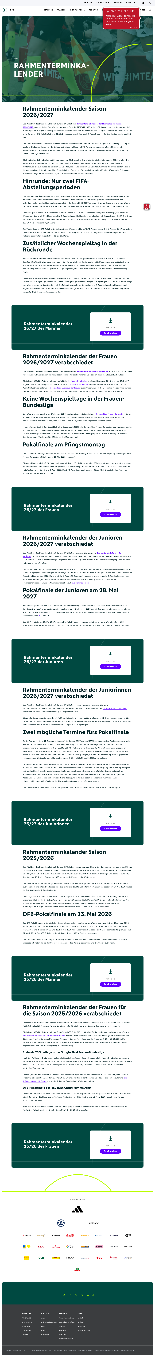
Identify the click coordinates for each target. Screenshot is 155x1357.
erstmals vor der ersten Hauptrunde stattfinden (44, 1036)
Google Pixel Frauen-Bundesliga (110, 414)
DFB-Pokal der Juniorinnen (114, 708)
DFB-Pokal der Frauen (78, 384)
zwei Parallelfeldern (80, 583)
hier (40, 616)
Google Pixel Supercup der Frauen (65, 388)
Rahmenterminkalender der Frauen (92, 371)
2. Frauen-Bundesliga (77, 381)
